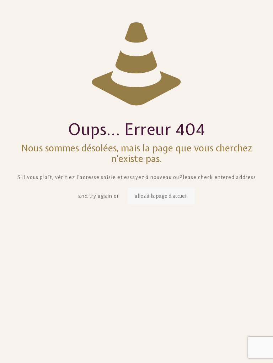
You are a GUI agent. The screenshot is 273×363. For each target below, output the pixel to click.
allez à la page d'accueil (161, 196)
